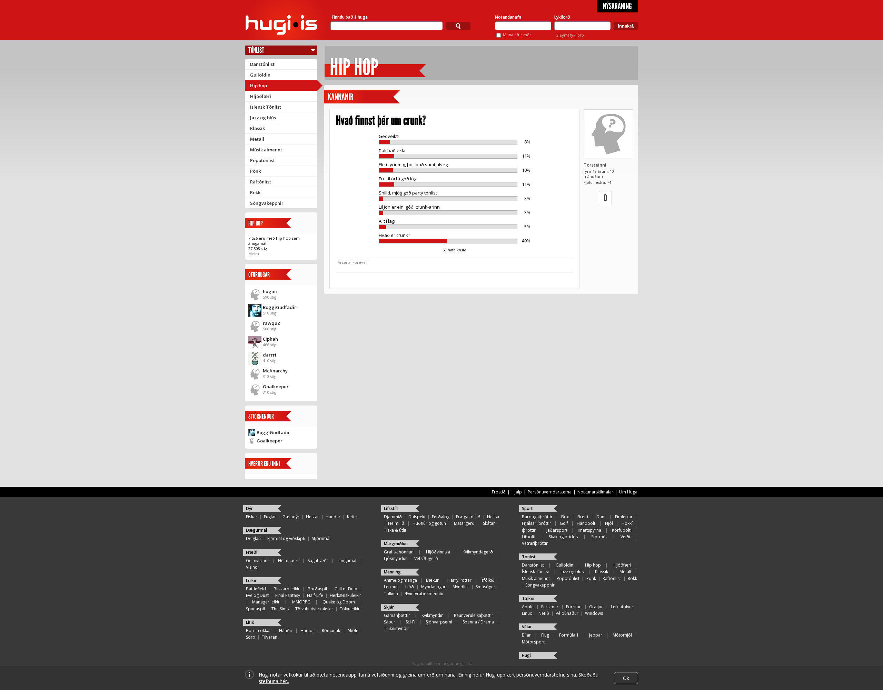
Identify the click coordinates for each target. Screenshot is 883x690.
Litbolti (528, 537)
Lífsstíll (391, 508)
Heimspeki (288, 560)
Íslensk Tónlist (265, 107)
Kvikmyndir (432, 615)
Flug (545, 635)
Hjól (609, 523)
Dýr (249, 508)
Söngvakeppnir (267, 203)
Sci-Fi (410, 622)
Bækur (432, 580)
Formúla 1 (569, 635)
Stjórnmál (321, 538)
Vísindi (252, 567)
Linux (527, 613)
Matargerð (464, 523)
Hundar (333, 517)
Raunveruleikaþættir (473, 615)
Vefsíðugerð (426, 558)
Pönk (255, 171)
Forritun (574, 607)
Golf (564, 523)
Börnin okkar (258, 630)
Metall (257, 139)
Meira (253, 253)
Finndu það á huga (350, 17)
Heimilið (396, 523)
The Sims (280, 609)
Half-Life (315, 595)
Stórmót (599, 537)
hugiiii (270, 291)
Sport (527, 508)
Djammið (393, 517)
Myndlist (461, 587)
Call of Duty (346, 589)
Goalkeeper (276, 386)
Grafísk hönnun (399, 552)
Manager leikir (266, 602)
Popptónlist (262, 160)
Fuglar (270, 517)
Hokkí (627, 523)
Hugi (526, 655)
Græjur (596, 607)
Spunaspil (255, 609)
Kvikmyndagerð (478, 552)
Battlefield (256, 589)
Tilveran (269, 637)
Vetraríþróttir (535, 543)
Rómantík (331, 630)
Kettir (352, 517)
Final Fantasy (287, 595)
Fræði (251, 552)
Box (565, 517)
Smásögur (485, 587)
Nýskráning (617, 6)
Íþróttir (529, 530)
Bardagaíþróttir (537, 517)
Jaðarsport (556, 530)
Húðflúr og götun (429, 523)
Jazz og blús (263, 117)
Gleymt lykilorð (569, 35)
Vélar (527, 627)
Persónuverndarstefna (550, 492)
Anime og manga (400, 580)
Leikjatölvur (622, 607)
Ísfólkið (487, 580)
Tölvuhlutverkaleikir (314, 609)
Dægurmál (256, 530)
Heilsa (493, 517)
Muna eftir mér (517, 34)
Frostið (499, 492)
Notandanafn (508, 17)
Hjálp (517, 492)
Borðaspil (317, 589)
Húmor (307, 630)
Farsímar (549, 607)
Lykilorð (562, 17)
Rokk (255, 192)
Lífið (250, 622)
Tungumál (346, 560)
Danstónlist (262, 64)
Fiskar (251, 517)
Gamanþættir (397, 615)
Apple (528, 607)
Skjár (389, 607)
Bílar (526, 635)
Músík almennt (266, 150)
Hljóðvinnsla (438, 552)
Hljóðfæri (260, 96)
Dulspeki (416, 517)
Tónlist (256, 50)
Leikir (251, 580)
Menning (392, 572)
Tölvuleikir (350, 609)
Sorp (250, 637)
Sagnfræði (318, 560)
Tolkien (391, 594)
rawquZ (271, 323)
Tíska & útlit (395, 530)
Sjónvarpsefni (439, 622)
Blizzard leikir (287, 589)
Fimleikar (624, 517)
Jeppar (595, 635)
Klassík (257, 128)
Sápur (389, 622)
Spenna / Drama (478, 622)
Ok (626, 678)
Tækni (528, 598)
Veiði (625, 537)
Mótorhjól (622, 635)
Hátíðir (285, 630)
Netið (543, 613)
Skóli (352, 630)
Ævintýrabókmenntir (424, 594)
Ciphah (270, 339)
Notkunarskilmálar (595, 492)
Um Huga (628, 492)
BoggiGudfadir (279, 307)
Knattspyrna (589, 530)
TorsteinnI (595, 165)
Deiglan (253, 538)
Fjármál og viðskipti (286, 538)
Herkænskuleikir (345, 595)
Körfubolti (622, 530)
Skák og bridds (563, 537)
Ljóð (409, 587)
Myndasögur (433, 587)
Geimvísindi (257, 560)
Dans (601, 517)
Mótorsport (533, 642)
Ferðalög (440, 517)
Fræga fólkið (468, 517)
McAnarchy (275, 371)
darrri (269, 355)
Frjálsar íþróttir (536, 523)
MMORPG (301, 602)
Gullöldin (260, 75)
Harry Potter (459, 580)
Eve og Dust (257, 595)
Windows (594, 613)
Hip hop (258, 85)
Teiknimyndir (396, 628)
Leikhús (391, 587)
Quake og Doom (339, 602)
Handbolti (586, 523)
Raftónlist (260, 182)
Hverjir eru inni (264, 464)
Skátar (489, 523)
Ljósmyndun (396, 558)
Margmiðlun (396, 544)
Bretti (582, 517)
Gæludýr (290, 517)
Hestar (312, 517)
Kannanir (340, 97)
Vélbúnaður (567, 613)
